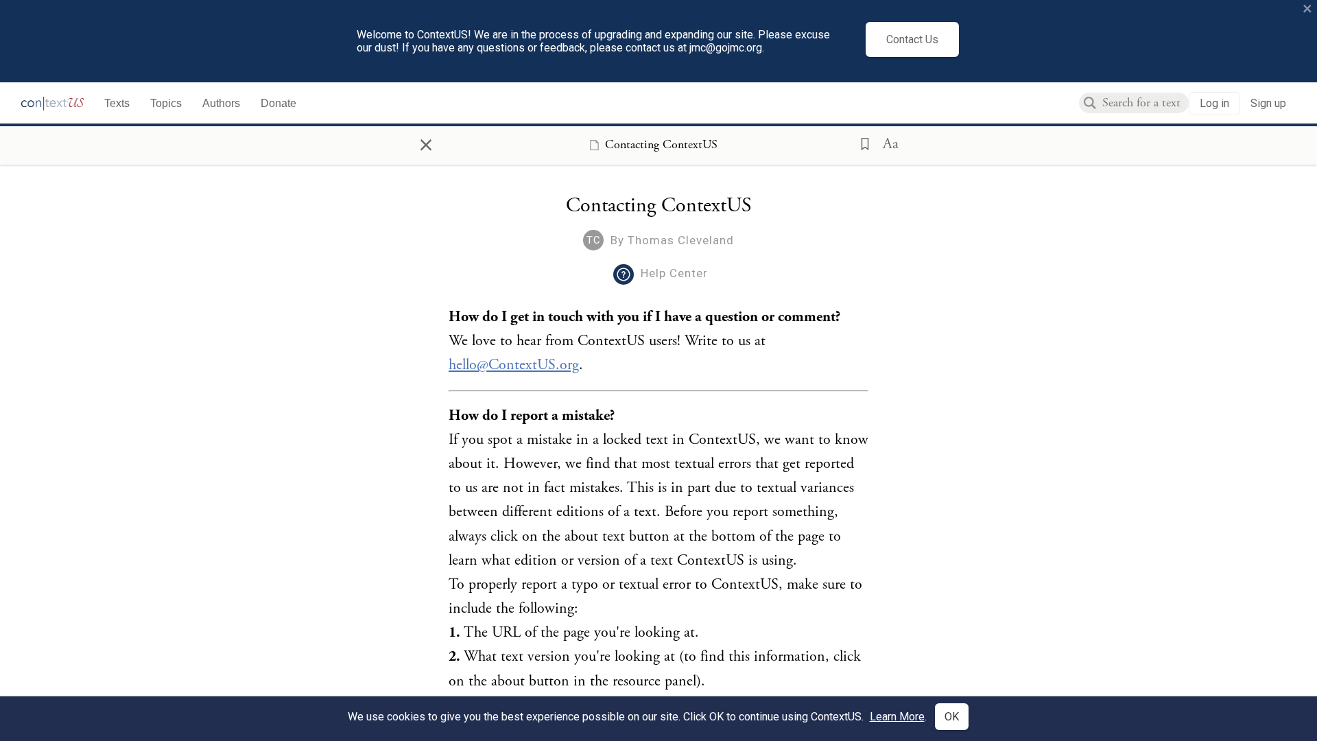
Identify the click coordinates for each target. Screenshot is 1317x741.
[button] (861, 143)
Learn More (897, 716)
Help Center (674, 273)
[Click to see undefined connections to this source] (658, 391)
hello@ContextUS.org (514, 365)
